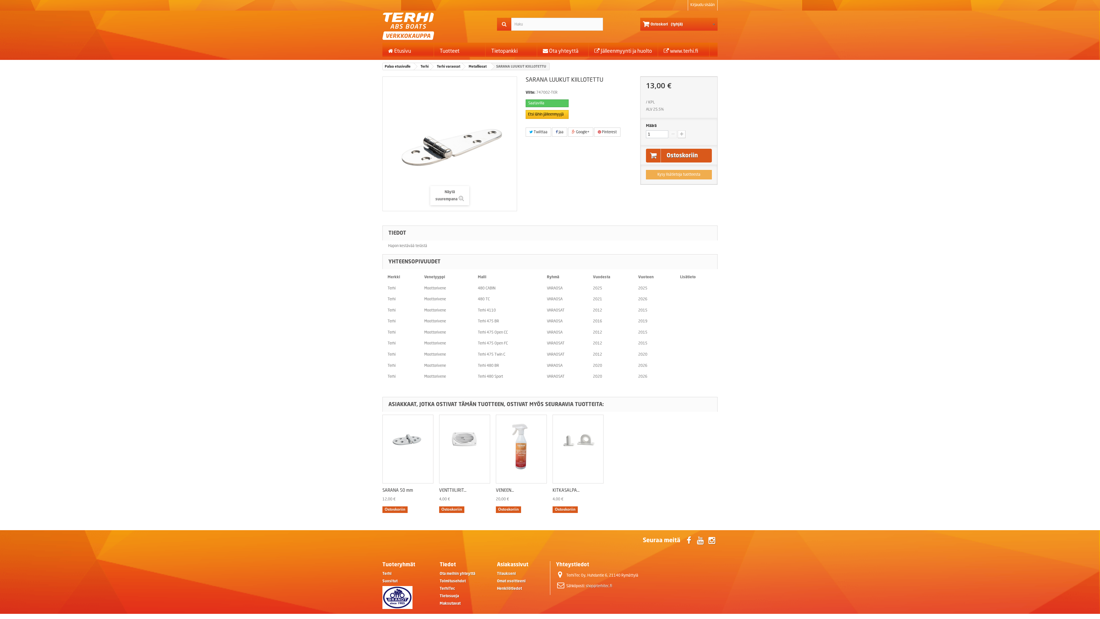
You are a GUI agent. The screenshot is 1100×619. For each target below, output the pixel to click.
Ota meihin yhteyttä (457, 573)
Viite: (530, 92)
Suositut (390, 581)
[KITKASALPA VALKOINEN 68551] (578, 449)
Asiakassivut (513, 564)
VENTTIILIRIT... (452, 490)
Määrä (651, 125)
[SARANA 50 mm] (407, 449)
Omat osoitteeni (511, 581)
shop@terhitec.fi (599, 585)
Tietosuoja (449, 595)
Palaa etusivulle (397, 66)
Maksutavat (450, 603)
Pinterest (609, 132)
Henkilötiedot (509, 588)
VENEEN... (505, 490)
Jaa (560, 132)
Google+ (582, 132)
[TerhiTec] (435, 26)
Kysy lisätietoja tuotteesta (678, 174)
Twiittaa (540, 132)
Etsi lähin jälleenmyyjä (546, 114)
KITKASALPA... (566, 490)
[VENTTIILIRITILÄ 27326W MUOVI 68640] (464, 449)
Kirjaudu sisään (702, 4)
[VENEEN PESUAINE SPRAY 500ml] (521, 449)
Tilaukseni (506, 573)
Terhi (387, 573)
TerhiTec (447, 588)
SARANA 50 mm (397, 490)
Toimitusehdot (453, 581)
